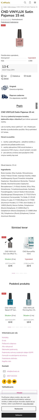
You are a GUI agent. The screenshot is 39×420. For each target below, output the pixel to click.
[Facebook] (4, 381)
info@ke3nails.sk (13, 371)
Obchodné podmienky (10, 349)
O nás (4, 341)
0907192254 (12, 376)
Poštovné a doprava (9, 343)
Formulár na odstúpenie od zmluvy (14, 355)
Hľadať (19, 393)
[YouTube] (14, 381)
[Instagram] (9, 381)
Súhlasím (18, 415)
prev (2, 243)
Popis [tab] (19, 105)
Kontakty (5, 337)
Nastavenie (19, 409)
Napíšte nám (6, 361)
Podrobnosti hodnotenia (9, 22)
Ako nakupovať (7, 346)
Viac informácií (28, 404)
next (36, 243)
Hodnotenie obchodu (9, 358)
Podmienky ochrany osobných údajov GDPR (17, 352)
